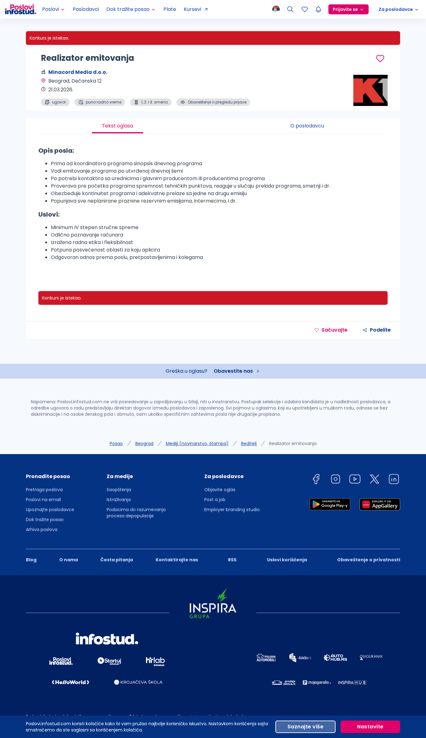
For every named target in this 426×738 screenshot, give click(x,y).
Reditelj (249, 443)
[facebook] (316, 480)
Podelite (380, 329)
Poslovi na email (43, 499)
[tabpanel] (213, 206)
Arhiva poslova (41, 529)
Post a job (214, 499)
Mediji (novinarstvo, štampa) (197, 443)
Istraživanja (119, 499)
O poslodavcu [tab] (307, 125)
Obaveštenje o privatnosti (368, 560)
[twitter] (374, 480)
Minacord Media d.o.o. (77, 72)
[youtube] (355, 480)
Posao (116, 443)
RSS (232, 560)
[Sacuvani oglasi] (305, 9)
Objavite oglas (219, 489)
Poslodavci (86, 9)
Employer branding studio (232, 509)
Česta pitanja (116, 560)
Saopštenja (119, 489)
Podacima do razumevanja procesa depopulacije (136, 512)
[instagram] (335, 480)
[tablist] (213, 125)
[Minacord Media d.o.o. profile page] (369, 90)
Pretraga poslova (44, 489)
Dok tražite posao (45, 519)
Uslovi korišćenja (287, 560)
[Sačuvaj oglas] (380, 59)
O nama (68, 560)
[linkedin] (394, 480)
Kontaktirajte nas (177, 560)
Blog (31, 560)
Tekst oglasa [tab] (117, 125)
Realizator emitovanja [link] (293, 443)
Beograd (144, 443)
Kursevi (192, 9)
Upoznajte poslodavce (50, 509)
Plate (169, 9)
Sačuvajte (334, 329)
